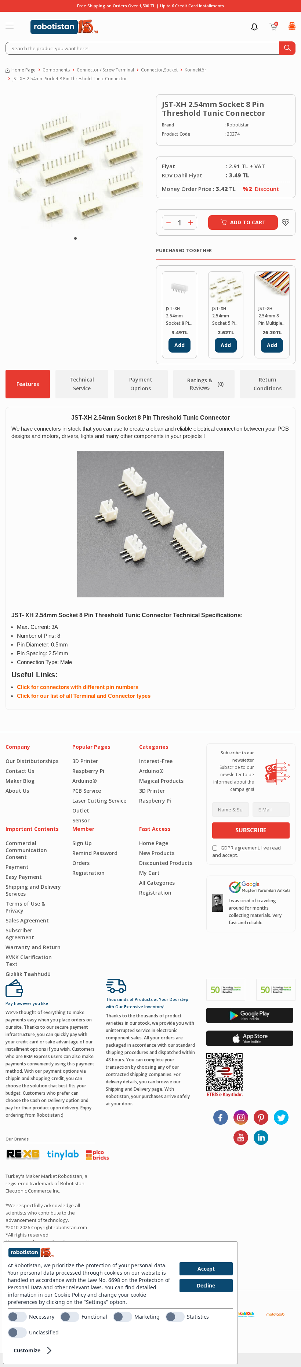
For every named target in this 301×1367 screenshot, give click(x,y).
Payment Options (140, 384)
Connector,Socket (159, 70)
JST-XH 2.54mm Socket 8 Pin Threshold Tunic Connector (69, 78)
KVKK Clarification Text (29, 961)
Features (28, 383)
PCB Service (86, 790)
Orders (81, 862)
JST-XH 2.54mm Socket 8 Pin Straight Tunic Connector (179, 316)
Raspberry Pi (88, 770)
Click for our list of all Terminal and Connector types (83, 696)
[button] (75, 238)
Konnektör (195, 70)
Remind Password (94, 853)
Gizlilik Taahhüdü (28, 973)
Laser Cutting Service (99, 800)
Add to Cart (248, 222)
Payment (17, 866)
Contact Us (20, 770)
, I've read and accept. (246, 851)
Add (179, 345)
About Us (17, 790)
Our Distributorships (32, 761)
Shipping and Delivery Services (33, 890)
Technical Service (81, 384)
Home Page (23, 70)
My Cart (149, 872)
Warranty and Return (33, 947)
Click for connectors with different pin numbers (77, 687)
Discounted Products (165, 862)
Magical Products (161, 780)
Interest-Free (156, 761)
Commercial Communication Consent (26, 850)
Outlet (80, 810)
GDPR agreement (240, 847)
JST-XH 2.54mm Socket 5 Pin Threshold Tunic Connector (225, 316)
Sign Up (82, 843)
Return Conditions (268, 384)
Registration (88, 872)
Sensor (81, 820)
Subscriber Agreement (20, 934)
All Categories (157, 882)
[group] (75, 161)
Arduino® (84, 780)
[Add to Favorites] (284, 222)
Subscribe (250, 830)
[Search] (287, 48)
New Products (156, 853)
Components (56, 70)
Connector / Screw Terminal (105, 70)
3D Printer (85, 761)
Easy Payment (24, 876)
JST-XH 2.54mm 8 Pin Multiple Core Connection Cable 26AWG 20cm (270, 316)
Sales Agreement (27, 920)
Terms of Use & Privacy (25, 907)
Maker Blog (20, 780)
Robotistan (238, 125)
